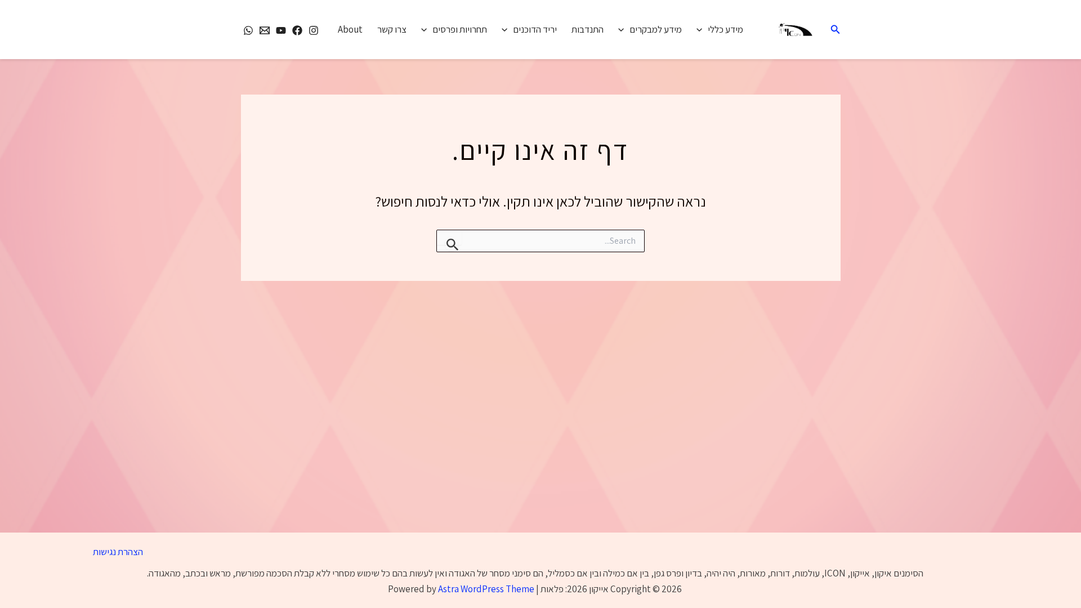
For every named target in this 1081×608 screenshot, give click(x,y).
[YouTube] (281, 30)
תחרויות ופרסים (459, 29)
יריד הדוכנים (535, 29)
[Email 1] (264, 30)
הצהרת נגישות (118, 552)
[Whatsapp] (248, 30)
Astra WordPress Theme (486, 589)
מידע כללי (725, 29)
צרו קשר (392, 29)
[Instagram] (313, 30)
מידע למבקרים (655, 29)
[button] (834, 30)
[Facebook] (297, 30)
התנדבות (587, 29)
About (350, 29)
